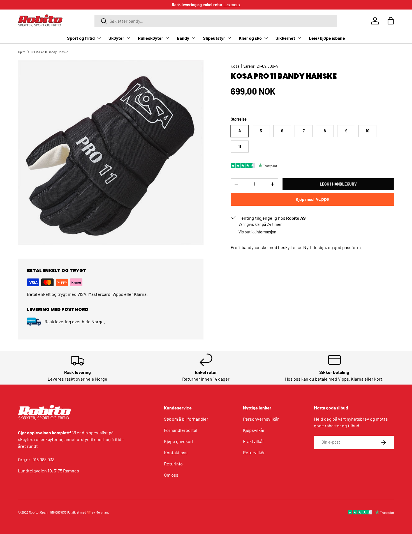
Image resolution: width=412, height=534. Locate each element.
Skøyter (116, 38)
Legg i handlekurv (338, 184)
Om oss (171, 474)
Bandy (183, 38)
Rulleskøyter (150, 38)
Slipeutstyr (214, 38)
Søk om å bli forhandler (186, 418)
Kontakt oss (176, 452)
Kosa (235, 66)
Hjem (22, 52)
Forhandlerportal (180, 430)
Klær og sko (250, 38)
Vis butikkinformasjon (257, 231)
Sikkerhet (285, 38)
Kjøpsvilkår (254, 430)
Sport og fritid (81, 38)
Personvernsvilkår (261, 418)
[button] (391, 21)
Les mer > (231, 4)
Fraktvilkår (253, 441)
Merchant (102, 512)
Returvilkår (254, 452)
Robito (34, 512)
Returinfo (173, 463)
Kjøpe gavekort (179, 441)
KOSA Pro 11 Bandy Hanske (49, 52)
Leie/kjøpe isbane (327, 38)
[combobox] (215, 21)
